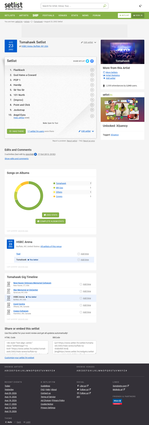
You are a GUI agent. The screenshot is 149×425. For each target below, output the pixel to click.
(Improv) (18, 99)
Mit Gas (59, 188)
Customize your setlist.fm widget (19, 358)
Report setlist (72, 141)
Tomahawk (27, 42)
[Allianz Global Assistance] (117, 401)
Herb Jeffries (19, 118)
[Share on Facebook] (92, 61)
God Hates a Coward (25, 75)
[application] (122, 109)
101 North (19, 94)
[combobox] (74, 6)
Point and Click (22, 104)
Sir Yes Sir (19, 89)
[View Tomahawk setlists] (122, 49)
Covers (59, 196)
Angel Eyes (20, 114)
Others (59, 192)
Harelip (17, 84)
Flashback (19, 69)
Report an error (89, 141)
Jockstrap (19, 109)
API (78, 397)
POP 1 (17, 80)
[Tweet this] (87, 61)
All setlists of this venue (51, 246)
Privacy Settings (48, 408)
